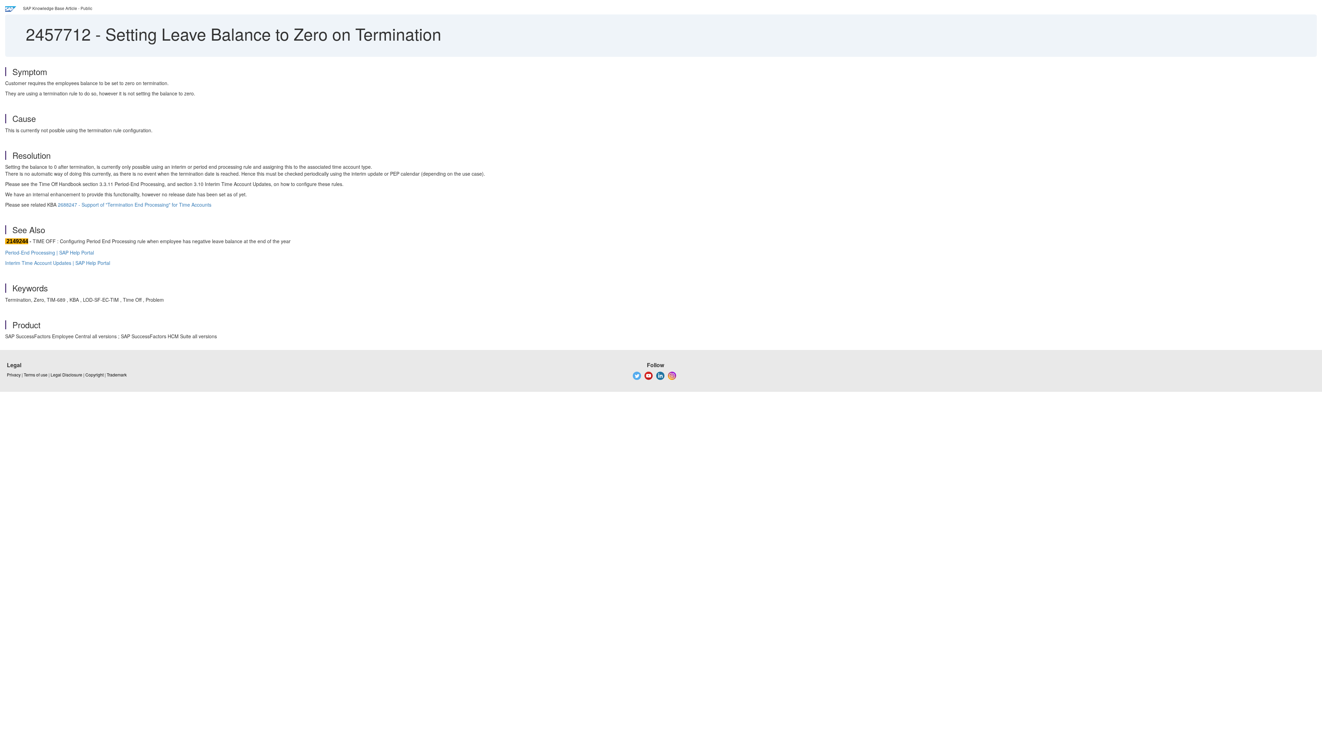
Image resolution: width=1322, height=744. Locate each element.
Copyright (94, 375)
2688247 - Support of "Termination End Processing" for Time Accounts (134, 204)
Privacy (14, 375)
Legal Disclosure (66, 375)
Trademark (117, 375)
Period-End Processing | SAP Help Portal (49, 252)
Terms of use (36, 375)
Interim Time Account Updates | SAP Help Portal (57, 262)
